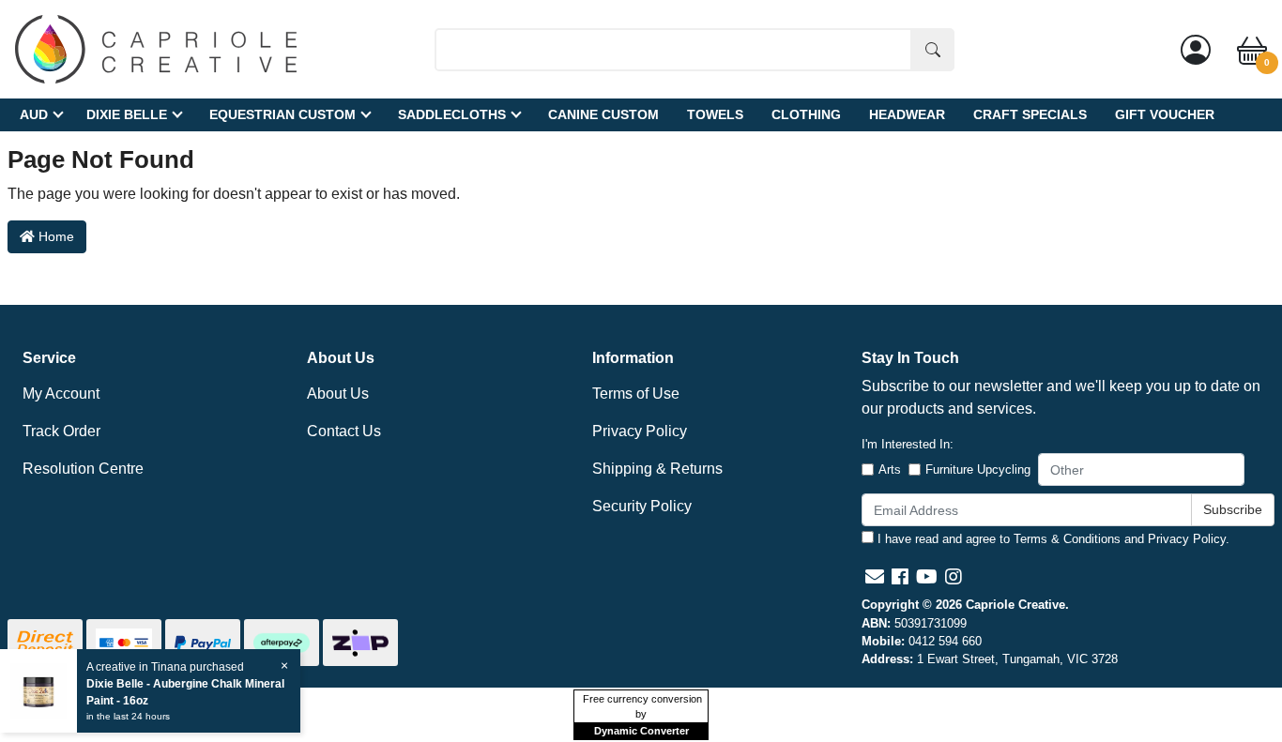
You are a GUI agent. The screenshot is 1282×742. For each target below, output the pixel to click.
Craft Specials (1030, 114)
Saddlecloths (452, 114)
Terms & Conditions (1067, 539)
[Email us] (874, 577)
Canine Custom (603, 114)
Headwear (907, 114)
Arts (889, 469)
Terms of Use (635, 393)
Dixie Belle (126, 114)
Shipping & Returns (657, 469)
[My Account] (1195, 49)
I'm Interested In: (908, 444)
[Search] (932, 49)
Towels (715, 114)
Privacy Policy (639, 431)
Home (54, 236)
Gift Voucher (1164, 114)
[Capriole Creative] (156, 48)
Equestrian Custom (282, 114)
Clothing (806, 114)
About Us (338, 393)
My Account (61, 393)
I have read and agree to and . (1051, 539)
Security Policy (642, 506)
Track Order (61, 431)
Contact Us (344, 431)
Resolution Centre (83, 469)
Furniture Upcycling (977, 469)
